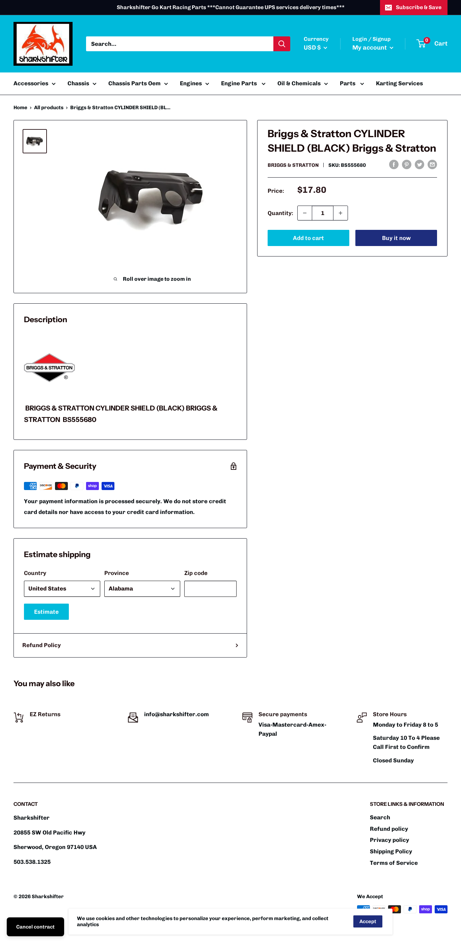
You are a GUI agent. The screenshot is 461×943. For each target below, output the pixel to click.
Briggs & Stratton (293, 165)
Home (20, 107)
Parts (348, 83)
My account (370, 47)
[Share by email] (432, 164)
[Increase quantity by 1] (340, 213)
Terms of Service (394, 862)
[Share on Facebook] (394, 164)
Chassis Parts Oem (134, 83)
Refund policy (389, 828)
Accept (367, 921)
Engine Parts (239, 83)
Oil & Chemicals (299, 83)
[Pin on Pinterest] (406, 164)
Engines (191, 83)
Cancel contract (35, 927)
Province (116, 573)
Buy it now (396, 238)
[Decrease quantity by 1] (305, 213)
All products (48, 107)
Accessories (30, 83)
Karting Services (399, 83)
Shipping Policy (391, 851)
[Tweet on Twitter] (419, 164)
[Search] (281, 43)
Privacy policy (389, 839)
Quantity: (280, 212)
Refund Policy (41, 645)
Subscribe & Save (418, 7)
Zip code (196, 573)
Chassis (78, 83)
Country (35, 573)
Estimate (46, 611)
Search (380, 817)
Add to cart (308, 238)
